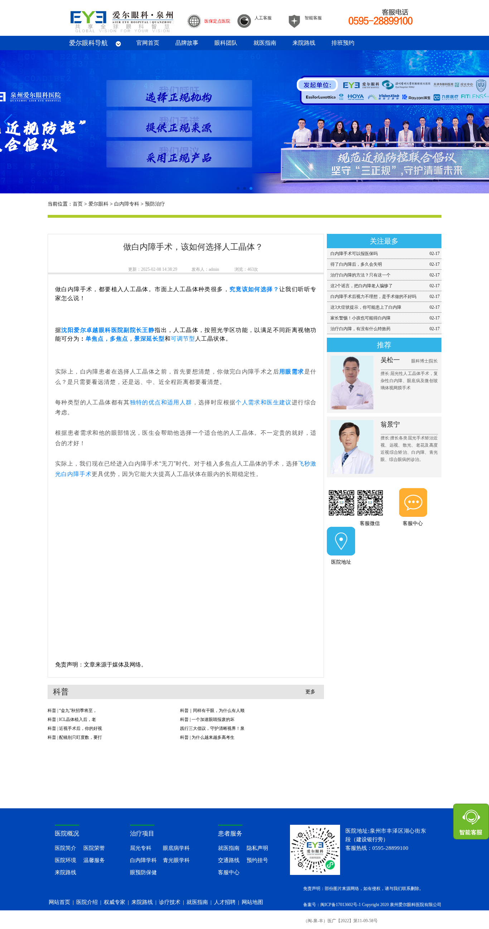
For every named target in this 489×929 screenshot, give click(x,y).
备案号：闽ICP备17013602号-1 (332, 904)
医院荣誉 (94, 848)
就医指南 (264, 43)
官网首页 (147, 43)
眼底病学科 (176, 848)
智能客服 (313, 17)
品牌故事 (186, 43)
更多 (310, 691)
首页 (78, 204)
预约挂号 (257, 860)
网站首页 (59, 902)
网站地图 (252, 902)
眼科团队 (225, 43)
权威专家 (114, 902)
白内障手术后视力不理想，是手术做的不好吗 (373, 296)
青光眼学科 (176, 860)
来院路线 (303, 43)
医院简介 (65, 848)
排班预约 (342, 43)
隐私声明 (257, 848)
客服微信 (370, 523)
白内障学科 (143, 860)
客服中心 (413, 523)
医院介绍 (87, 902)
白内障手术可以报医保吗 (354, 253)
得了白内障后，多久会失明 (356, 264)
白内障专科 (126, 204)
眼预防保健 (143, 872)
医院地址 (341, 562)
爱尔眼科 (98, 204)
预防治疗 (155, 204)
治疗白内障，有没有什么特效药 (360, 328)
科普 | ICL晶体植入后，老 (72, 719)
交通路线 (228, 860)
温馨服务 (94, 860)
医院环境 (65, 860)
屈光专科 (140, 848)
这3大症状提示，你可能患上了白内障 (365, 307)
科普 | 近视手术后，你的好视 (75, 728)
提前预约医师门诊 (384, 579)
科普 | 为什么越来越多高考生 (207, 737)
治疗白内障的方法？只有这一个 (360, 275)
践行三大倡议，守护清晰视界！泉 (212, 728)
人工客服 (263, 17)
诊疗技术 (169, 902)
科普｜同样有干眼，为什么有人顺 (212, 710)
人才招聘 (225, 902)
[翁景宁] (341, 504)
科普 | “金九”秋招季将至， (72, 710)
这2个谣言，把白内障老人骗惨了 (361, 285)
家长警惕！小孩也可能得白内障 (360, 318)
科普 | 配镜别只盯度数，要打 (75, 737)
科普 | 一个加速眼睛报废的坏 (207, 719)
